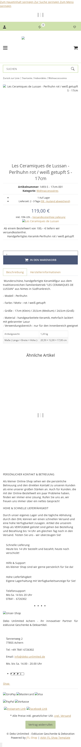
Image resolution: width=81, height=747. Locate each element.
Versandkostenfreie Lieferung (48, 217)
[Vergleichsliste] (39, 27)
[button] (7, 683)
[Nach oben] (1, 745)
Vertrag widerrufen (40, 724)
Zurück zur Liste (11, 78)
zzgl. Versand (62, 716)
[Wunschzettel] (74, 27)
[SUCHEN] (74, 68)
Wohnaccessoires (47, 191)
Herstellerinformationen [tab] (45, 272)
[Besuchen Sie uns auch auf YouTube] (42, 606)
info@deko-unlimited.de (30, 656)
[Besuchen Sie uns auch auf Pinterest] (46, 606)
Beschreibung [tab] (15, 272)
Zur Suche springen (47, 2)
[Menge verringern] (6, 247)
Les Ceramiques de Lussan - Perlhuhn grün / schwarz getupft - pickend (40, 450)
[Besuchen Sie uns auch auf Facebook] (39, 606)
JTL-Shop (32, 737)
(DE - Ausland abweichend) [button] (55, 201)
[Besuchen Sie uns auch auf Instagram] (49, 606)
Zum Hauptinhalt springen (17, 2)
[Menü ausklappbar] (5, 48)
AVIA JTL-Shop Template (55, 737)
